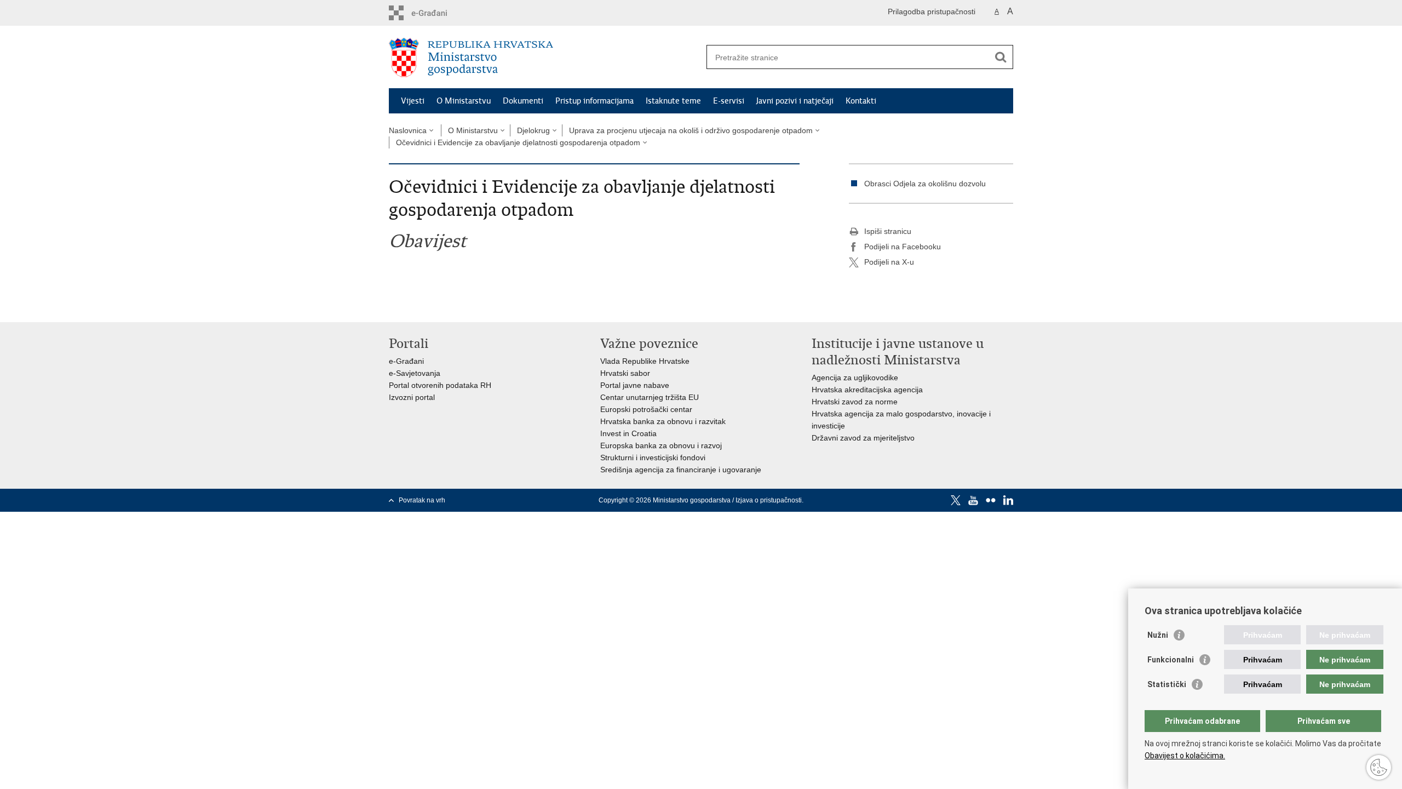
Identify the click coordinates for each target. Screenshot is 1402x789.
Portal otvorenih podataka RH (440, 385)
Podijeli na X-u (889, 262)
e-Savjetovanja (414, 373)
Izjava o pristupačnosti (769, 500)
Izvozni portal (412, 397)
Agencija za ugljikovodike (855, 377)
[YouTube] (973, 500)
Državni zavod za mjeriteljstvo (863, 437)
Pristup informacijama (594, 101)
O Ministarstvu (463, 101)
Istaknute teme (673, 101)
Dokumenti (523, 101)
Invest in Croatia (628, 433)
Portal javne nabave (634, 385)
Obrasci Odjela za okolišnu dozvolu (925, 183)
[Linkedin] (1008, 500)
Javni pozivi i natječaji (795, 101)
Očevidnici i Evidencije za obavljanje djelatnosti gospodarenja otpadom (518, 142)
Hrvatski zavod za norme (855, 401)
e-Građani (406, 361)
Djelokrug (533, 130)
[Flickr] (991, 500)
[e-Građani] (435, 12)
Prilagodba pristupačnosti (931, 11)
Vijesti (412, 101)
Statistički (1166, 684)
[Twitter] (956, 500)
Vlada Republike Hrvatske (644, 361)
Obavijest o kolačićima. (1185, 755)
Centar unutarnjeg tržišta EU (649, 397)
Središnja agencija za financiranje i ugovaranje (680, 469)
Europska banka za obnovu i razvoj (661, 445)
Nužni (1157, 635)
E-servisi (728, 101)
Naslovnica (408, 130)
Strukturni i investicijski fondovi (652, 457)
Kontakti (861, 101)
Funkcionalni (1170, 659)
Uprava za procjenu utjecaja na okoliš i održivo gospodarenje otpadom (691, 130)
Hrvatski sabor (625, 373)
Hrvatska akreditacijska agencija (867, 389)
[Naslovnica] (545, 57)
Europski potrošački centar (646, 409)
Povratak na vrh (422, 500)
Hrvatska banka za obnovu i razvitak (663, 421)
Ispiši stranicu (887, 231)
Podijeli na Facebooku (902, 246)
